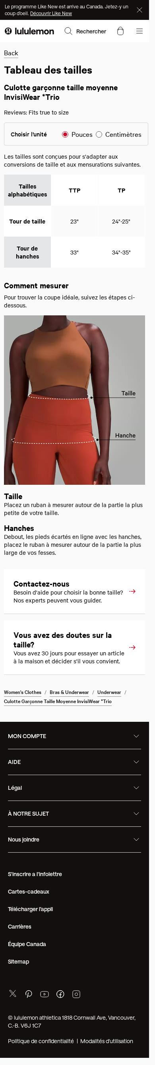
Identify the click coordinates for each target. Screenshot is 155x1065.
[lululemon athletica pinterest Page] (28, 1016)
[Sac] (120, 31)
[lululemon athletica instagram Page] (76, 1016)
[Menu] (139, 31)
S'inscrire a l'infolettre (35, 894)
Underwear (109, 712)
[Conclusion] (140, 9)
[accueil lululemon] (29, 31)
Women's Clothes (22, 712)
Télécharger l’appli (30, 929)
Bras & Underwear (69, 712)
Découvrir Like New (51, 13)
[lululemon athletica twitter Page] (12, 1015)
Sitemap (18, 982)
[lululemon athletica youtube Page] (44, 1016)
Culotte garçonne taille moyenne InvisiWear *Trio (58, 721)
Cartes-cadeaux (28, 912)
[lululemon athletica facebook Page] (60, 1016)
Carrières (19, 947)
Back (11, 52)
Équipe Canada (27, 964)
